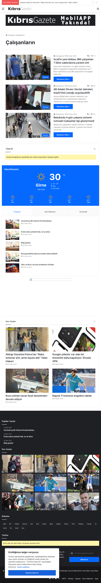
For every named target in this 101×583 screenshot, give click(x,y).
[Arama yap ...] (98, 9)
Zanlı (5, 528)
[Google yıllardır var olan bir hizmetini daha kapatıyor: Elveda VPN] (73, 339)
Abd (4, 524)
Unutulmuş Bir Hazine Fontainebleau (36, 221)
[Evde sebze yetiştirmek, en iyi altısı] (12, 235)
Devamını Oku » (63, 79)
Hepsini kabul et (32, 573)
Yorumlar (83, 212)
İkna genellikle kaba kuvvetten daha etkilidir (39, 254)
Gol (31, 524)
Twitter (5, 535)
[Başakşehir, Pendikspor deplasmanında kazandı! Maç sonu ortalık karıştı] (18, 501)
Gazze (24, 524)
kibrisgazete (59, 56)
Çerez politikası (23, 567)
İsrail (16, 528)
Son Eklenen (50, 212)
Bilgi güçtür (26, 243)
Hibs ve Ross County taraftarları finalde (37, 265)
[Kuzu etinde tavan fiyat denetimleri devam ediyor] (27, 381)
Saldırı (58, 524)
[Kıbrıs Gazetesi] (50, 20)
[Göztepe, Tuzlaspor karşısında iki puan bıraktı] (83, 483)
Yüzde (89, 524)
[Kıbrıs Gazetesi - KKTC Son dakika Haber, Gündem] (19, 9)
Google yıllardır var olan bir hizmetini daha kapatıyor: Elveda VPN (71, 358)
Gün (37, 524)
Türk (73, 524)
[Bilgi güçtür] (12, 246)
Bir (10, 524)
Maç (51, 524)
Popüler (17, 212)
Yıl (95, 524)
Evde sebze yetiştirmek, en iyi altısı (35, 232)
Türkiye (80, 524)
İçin (23, 528)
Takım (66, 524)
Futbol (17, 524)
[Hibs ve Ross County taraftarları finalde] (12, 268)
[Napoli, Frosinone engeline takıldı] (73, 381)
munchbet (86, 571)
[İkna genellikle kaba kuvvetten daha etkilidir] (12, 257)
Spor (97, 579)
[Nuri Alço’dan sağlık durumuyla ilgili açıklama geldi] (83, 501)
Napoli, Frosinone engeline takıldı (72, 395)
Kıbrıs (44, 524)
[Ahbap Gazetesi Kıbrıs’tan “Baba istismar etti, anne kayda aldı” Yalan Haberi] (27, 339)
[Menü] (3, 9)
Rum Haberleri (87, 579)
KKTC (64, 579)
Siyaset (78, 579)
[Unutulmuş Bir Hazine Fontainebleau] (12, 224)
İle (11, 528)
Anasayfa (11, 35)
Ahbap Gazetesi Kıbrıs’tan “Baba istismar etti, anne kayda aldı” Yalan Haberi (49, 2)
